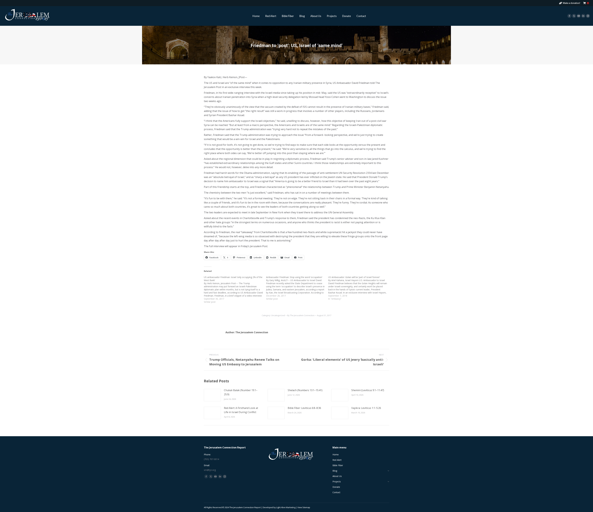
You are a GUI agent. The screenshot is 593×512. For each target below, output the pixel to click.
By (301, 315)
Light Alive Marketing (285, 507)
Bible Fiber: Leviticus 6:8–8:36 (304, 408)
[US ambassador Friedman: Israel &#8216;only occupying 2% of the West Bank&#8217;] (235, 289)
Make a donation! (571, 3)
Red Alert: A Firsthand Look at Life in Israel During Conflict (241, 410)
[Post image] (212, 395)
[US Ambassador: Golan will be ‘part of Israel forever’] (359, 288)
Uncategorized (278, 315)
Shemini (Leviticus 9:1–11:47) (367, 390)
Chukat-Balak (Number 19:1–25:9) (240, 392)
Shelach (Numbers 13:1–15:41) (305, 390)
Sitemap (306, 507)
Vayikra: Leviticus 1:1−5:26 (366, 408)
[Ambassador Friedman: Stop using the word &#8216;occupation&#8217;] (297, 288)
